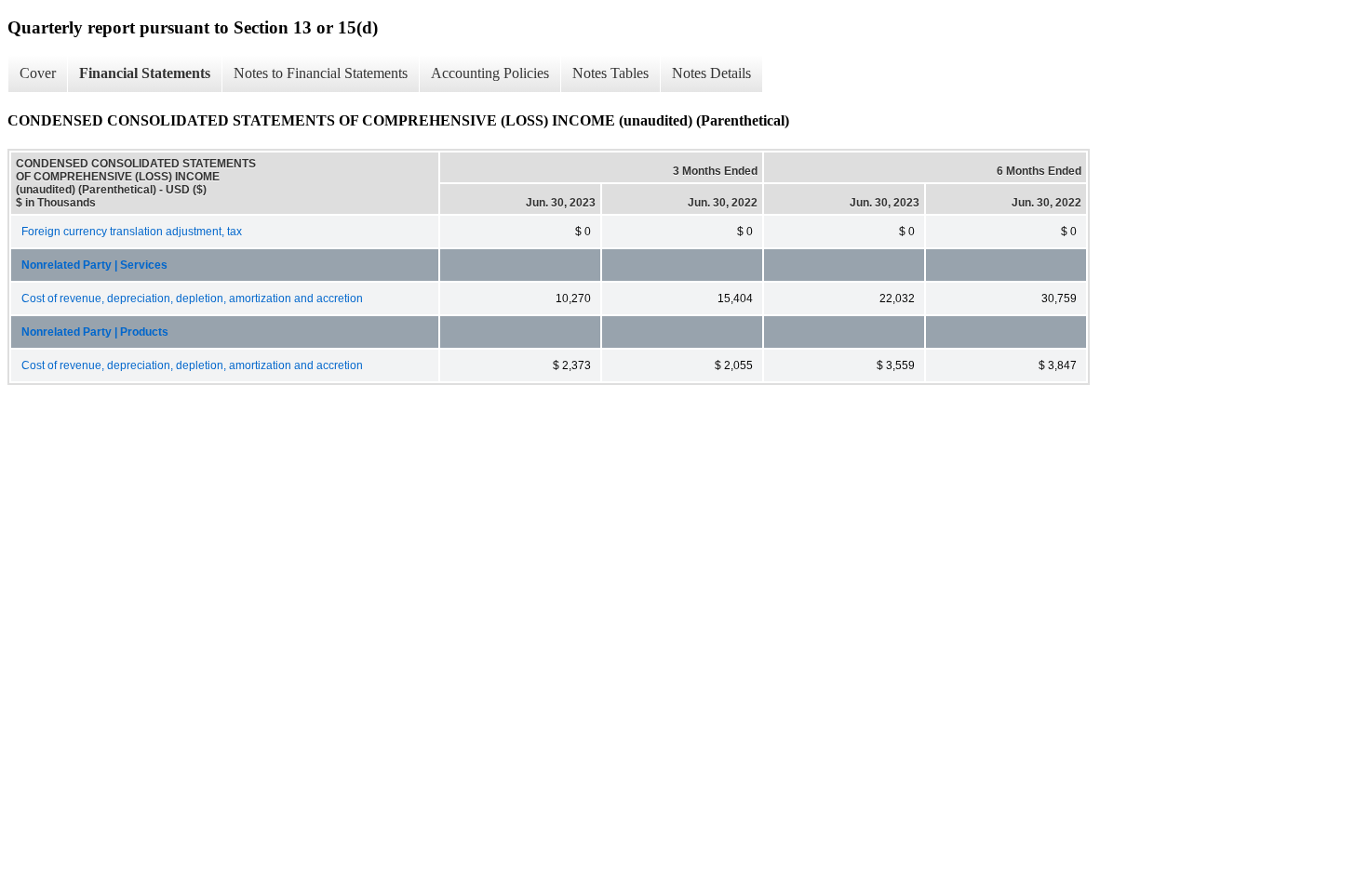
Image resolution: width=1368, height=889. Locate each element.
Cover (38, 73)
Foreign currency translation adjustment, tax (131, 231)
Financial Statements (144, 73)
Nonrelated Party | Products (94, 332)
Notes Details (711, 73)
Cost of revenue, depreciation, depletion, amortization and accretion (192, 298)
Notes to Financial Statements (321, 73)
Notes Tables (610, 73)
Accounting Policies (490, 73)
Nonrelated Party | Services (94, 265)
